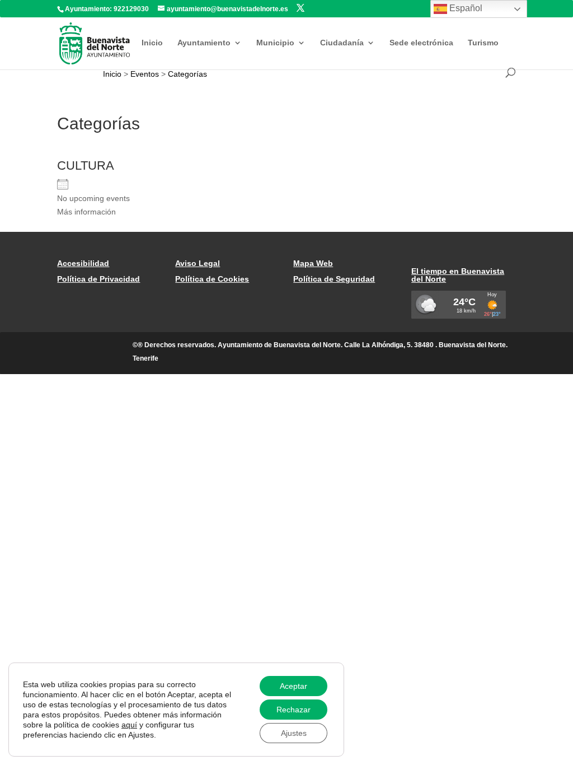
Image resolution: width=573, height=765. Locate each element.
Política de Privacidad (98, 278)
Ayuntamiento (204, 43)
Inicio (152, 43)
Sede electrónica (421, 43)
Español (464, 8)
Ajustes (294, 733)
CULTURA (85, 165)
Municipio (275, 43)
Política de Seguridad (334, 278)
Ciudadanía (342, 43)
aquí (129, 724)
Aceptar (293, 686)
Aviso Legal (197, 263)
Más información (86, 211)
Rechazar (293, 709)
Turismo (483, 43)
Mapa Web (313, 263)
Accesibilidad (83, 263)
